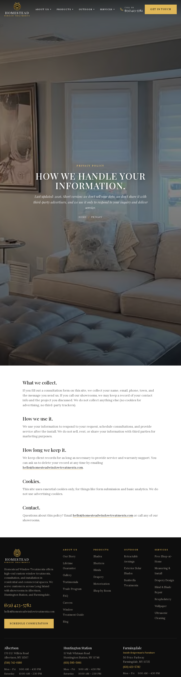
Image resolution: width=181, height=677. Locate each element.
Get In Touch (160, 9)
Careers (67, 602)
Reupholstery (163, 599)
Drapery (99, 577)
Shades (98, 556)
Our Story (69, 556)
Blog (65, 621)
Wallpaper (161, 606)
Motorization (102, 583)
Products (64, 9)
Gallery (67, 575)
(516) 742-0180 (13, 662)
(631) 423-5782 (17, 605)
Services (106, 9)
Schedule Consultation (29, 623)
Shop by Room (102, 590)
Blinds (97, 570)
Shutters (99, 563)
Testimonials (70, 582)
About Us (42, 9)
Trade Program (72, 589)
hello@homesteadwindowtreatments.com (53, 467)
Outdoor (85, 9)
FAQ (65, 595)
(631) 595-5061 (72, 662)
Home (83, 217)
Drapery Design (164, 580)
